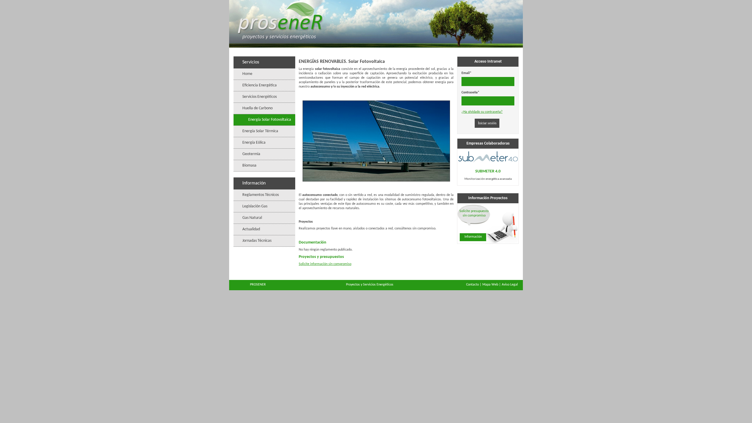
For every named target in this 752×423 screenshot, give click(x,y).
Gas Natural (252, 218)
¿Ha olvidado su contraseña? (482, 112)
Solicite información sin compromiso (325, 264)
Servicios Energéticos (259, 97)
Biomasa (249, 165)
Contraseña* (470, 92)
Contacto (472, 284)
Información (473, 237)
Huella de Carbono (257, 108)
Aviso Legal (510, 284)
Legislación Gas (254, 206)
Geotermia (251, 154)
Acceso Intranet (488, 61)
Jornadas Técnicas (256, 241)
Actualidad (251, 229)
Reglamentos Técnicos (260, 195)
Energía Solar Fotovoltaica (269, 120)
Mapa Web (490, 284)
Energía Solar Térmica (260, 131)
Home (247, 74)
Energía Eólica (254, 142)
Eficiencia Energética (259, 85)
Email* (466, 73)
